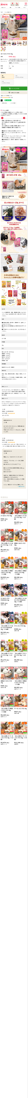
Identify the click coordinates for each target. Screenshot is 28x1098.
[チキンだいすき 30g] (20, 617)
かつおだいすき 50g (6, 516)
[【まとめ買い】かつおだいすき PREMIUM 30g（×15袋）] (20, 590)
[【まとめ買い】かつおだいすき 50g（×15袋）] (20, 507)
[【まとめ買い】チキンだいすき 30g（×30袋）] (20, 645)
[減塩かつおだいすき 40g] (20, 535)
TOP (2, 12)
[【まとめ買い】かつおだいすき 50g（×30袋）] (7, 535)
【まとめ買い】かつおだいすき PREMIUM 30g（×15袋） (20, 600)
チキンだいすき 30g (19, 626)
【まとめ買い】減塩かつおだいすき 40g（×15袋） (7, 572)
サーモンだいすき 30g (20, 708)
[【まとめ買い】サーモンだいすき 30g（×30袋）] (20, 728)
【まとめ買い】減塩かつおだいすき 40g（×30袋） (20, 572)
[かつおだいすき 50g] (7, 507)
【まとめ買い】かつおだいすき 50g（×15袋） (20, 517)
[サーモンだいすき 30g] (20, 700)
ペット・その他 (17, 7)
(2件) (12, 97)
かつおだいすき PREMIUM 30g (5, 599)
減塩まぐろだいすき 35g (6, 682)
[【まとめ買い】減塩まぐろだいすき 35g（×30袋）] (7, 700)
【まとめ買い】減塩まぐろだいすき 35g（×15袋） (20, 682)
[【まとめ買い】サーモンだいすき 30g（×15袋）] (7, 728)
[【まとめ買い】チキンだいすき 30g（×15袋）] (7, 645)
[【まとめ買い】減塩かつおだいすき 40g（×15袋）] (7, 562)
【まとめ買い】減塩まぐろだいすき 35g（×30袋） (7, 710)
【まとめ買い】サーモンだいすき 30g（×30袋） (20, 737)
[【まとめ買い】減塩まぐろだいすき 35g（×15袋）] (20, 673)
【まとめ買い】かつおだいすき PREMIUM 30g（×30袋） (7, 627)
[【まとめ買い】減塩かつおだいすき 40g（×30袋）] (20, 562)
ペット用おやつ (8, 12)
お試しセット (3, 7)
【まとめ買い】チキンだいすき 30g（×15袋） (7, 655)
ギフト (24, 7)
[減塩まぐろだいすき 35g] (7, 673)
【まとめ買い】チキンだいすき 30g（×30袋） (20, 655)
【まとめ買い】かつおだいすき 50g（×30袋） (7, 544)
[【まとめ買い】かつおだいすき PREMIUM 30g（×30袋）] (7, 617)
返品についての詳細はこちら (6, 95)
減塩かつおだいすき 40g (19, 544)
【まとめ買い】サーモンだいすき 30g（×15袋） (7, 737)
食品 (10, 7)
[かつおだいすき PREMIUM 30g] (7, 590)
